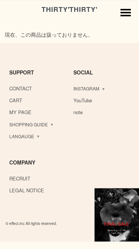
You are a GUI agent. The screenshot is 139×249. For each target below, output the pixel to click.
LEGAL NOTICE (26, 190)
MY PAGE (20, 112)
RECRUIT (19, 178)
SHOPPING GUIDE (28, 124)
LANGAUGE (21, 136)
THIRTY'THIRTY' (69, 9)
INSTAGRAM (86, 88)
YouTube (82, 100)
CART (15, 100)
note (78, 112)
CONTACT (20, 88)
